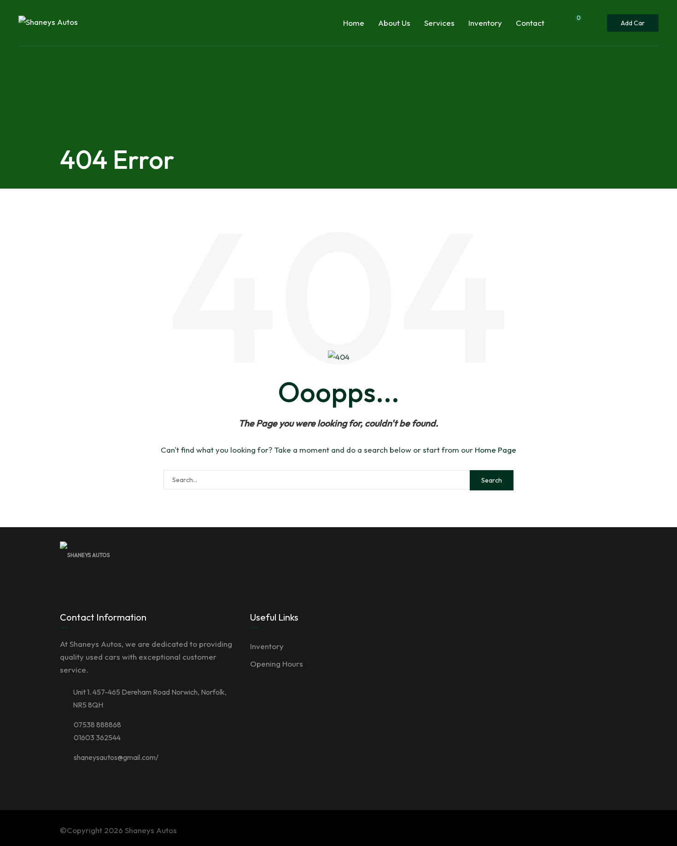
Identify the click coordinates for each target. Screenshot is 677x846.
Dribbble (553, 555)
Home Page (495, 450)
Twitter (533, 555)
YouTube (594, 555)
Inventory (485, 23)
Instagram (574, 555)
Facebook (513, 555)
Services (439, 23)
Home (353, 23)
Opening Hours (276, 663)
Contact (530, 23)
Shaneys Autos (151, 830)
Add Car (633, 23)
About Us (394, 23)
